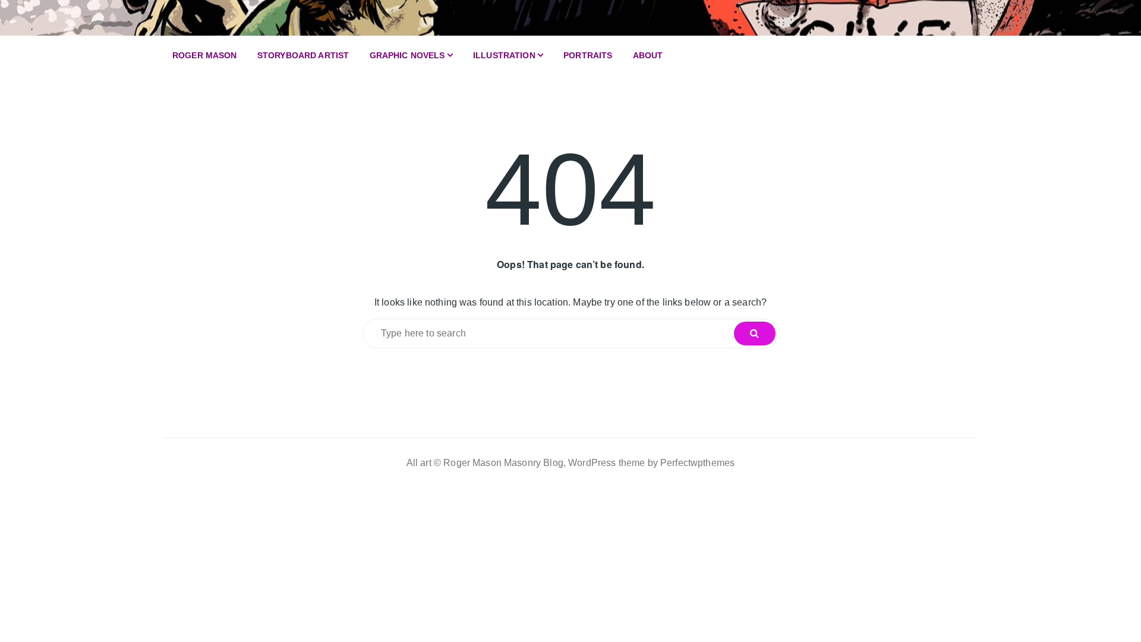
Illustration (504, 55)
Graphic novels (407, 55)
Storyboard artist (303, 55)
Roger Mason (204, 55)
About (648, 55)
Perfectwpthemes (697, 463)
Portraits (587, 55)
